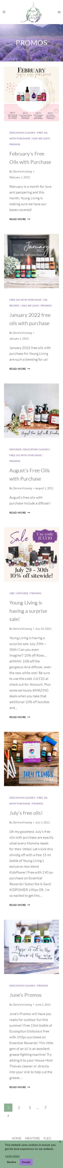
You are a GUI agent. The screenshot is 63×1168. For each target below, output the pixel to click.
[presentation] (31, 94)
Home (16, 1138)
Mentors (32, 1138)
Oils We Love (40, 138)
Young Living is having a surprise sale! (28, 610)
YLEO (47, 1138)
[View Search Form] (4, 12)
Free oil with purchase (25, 299)
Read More (19, 219)
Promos (14, 144)
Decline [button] (11, 1162)
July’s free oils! (26, 813)
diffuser (15, 449)
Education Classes (22, 132)
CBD (11, 593)
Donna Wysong (22, 171)
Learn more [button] (12, 1156)
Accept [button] (26, 1162)
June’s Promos (25, 995)
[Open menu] (59, 12)
